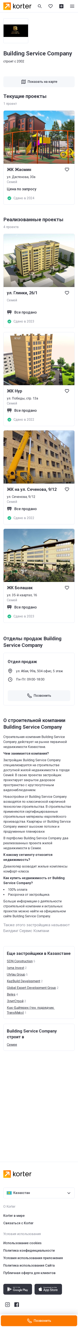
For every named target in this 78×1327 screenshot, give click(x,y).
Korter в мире (14, 1216)
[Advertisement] (39, 1102)
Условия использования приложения (33, 1258)
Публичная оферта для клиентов (29, 1273)
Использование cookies (22, 1243)
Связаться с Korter (18, 1223)
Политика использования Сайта (29, 1265)
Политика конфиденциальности (29, 1250)
